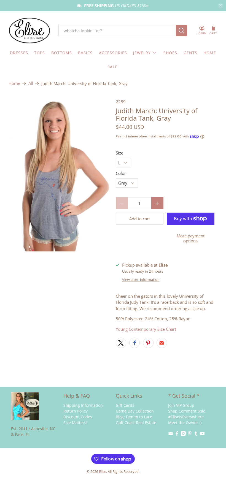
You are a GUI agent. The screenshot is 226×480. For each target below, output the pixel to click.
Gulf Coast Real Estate (136, 422)
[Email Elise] (170, 434)
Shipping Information (83, 405)
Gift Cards (125, 405)
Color (121, 173)
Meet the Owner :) (184, 422)
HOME (209, 52)
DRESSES (19, 52)
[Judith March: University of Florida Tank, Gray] (60, 175)
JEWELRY (142, 52)
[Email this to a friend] (162, 343)
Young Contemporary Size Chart (146, 329)
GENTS (190, 52)
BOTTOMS (61, 52)
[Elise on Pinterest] (189, 434)
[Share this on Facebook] (134, 343)
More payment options (191, 238)
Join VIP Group (181, 405)
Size (119, 153)
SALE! (113, 66)
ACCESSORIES (113, 52)
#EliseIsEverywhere (186, 416)
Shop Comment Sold (187, 411)
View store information (141, 279)
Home (14, 83)
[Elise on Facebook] (176, 434)
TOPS (39, 52)
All (30, 83)
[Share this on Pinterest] (148, 343)
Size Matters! (75, 422)
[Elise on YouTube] (202, 434)
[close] (220, 6)
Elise (102, 471)
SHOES (170, 52)
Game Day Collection (135, 411)
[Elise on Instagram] (183, 434)
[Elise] (29, 31)
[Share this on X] (121, 343)
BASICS (85, 52)
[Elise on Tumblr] (195, 434)
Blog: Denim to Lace (134, 416)
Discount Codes (77, 416)
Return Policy (75, 411)
